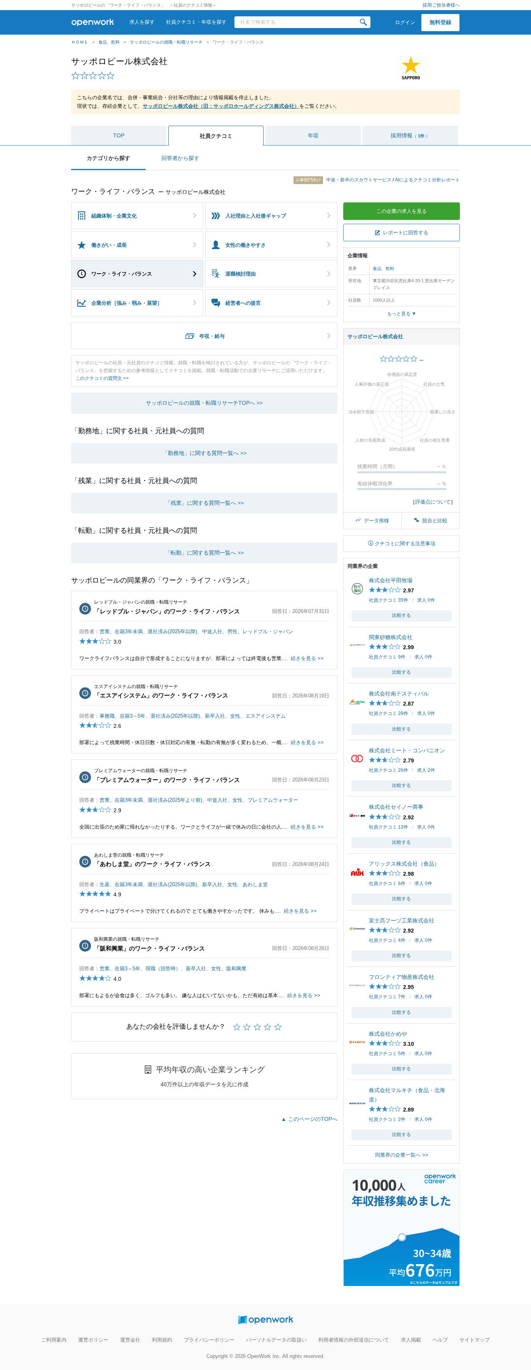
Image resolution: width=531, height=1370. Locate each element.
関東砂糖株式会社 (390, 637)
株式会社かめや (388, 1034)
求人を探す (142, 22)
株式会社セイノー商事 (396, 807)
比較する (401, 615)
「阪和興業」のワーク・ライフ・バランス (149, 948)
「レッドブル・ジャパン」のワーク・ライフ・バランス (167, 611)
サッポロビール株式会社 (119, 61)
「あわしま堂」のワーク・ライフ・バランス (152, 864)
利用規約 (162, 1340)
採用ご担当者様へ (441, 5)
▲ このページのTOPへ (309, 1119)
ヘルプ (440, 1340)
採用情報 (410, 135)
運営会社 (130, 1340)
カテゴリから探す (108, 158)
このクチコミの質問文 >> (102, 378)
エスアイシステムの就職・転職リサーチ (136, 686)
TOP (118, 135)
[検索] (363, 22)
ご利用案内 (53, 1340)
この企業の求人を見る (401, 211)
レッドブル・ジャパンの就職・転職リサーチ (140, 602)
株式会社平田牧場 (390, 580)
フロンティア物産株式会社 (401, 977)
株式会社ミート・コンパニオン (407, 750)
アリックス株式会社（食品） (404, 864)
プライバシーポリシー (209, 1340)
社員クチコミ (216, 136)
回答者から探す (180, 158)
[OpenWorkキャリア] (401, 1282)
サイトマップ (474, 1340)
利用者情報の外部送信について (353, 1340)
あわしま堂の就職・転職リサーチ (129, 855)
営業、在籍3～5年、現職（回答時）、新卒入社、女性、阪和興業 (173, 968)
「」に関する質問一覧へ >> (204, 453)
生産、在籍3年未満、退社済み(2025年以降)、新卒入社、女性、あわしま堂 (184, 884)
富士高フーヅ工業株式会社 (401, 920)
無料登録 (440, 22)
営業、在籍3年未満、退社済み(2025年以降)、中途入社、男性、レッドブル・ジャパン (196, 631)
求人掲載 (411, 1340)
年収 (313, 135)
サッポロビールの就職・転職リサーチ (166, 42)
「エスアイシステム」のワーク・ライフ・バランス (161, 695)
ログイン (405, 22)
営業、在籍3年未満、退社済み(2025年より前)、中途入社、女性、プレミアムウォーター (199, 800)
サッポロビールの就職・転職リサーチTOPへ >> (204, 403)
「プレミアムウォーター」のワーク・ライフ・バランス (167, 779)
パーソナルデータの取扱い (276, 1340)
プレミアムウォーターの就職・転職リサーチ (140, 770)
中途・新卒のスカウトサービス (344, 180)
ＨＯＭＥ (79, 42)
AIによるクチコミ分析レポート (427, 180)
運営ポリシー (93, 1340)
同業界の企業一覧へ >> (401, 1155)
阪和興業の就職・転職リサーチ (126, 939)
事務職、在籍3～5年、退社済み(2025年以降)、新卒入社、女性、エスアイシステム (193, 716)
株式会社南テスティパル (399, 693)
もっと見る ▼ (401, 313)
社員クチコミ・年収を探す (196, 22)
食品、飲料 (109, 42)
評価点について (433, 502)
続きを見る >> (307, 658)
